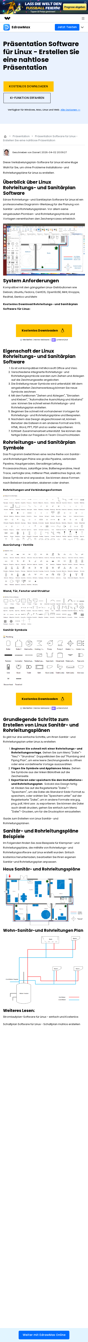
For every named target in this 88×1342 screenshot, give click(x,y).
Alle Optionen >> (70, 109)
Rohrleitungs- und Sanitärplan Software (38, 199)
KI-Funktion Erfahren (27, 98)
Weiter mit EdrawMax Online (44, 1335)
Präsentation (21, 136)
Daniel (36, 152)
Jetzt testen (67, 27)
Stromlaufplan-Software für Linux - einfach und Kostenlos (40, 1016)
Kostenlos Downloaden (28, 86)
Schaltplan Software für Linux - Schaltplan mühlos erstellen (41, 1024)
